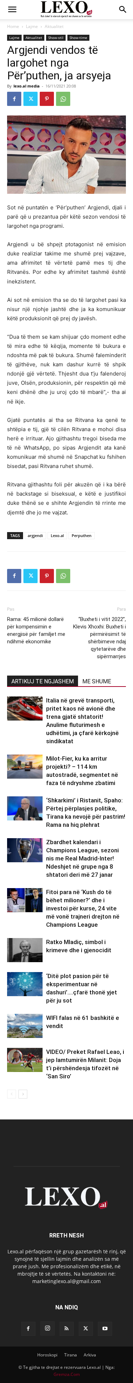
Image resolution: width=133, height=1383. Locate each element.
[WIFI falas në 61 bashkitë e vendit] (25, 1026)
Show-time (78, 37)
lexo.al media (26, 86)
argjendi (35, 535)
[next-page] (22, 1094)
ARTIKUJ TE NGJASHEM (42, 681)
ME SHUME (96, 681)
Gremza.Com (67, 1374)
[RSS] (67, 1329)
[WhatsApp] (63, 99)
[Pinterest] (47, 99)
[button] (12, 9)
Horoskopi (47, 1355)
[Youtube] (105, 1329)
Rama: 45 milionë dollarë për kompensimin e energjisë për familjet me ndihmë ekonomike (36, 630)
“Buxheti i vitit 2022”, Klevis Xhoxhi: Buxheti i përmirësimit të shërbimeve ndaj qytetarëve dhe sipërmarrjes (99, 638)
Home (13, 26)
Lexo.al (57, 535)
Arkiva (90, 1355)
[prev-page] (11, 1094)
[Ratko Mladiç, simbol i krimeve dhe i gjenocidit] (25, 950)
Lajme (32, 26)
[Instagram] (47, 1328)
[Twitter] (30, 99)
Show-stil (55, 37)
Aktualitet (54, 26)
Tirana (70, 1355)
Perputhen (82, 535)
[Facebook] (14, 99)
